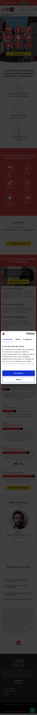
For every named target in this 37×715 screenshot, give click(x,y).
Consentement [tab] (7, 339)
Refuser (18, 379)
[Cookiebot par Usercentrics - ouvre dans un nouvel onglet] (26, 334)
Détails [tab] (17, 339)
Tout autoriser (18, 373)
